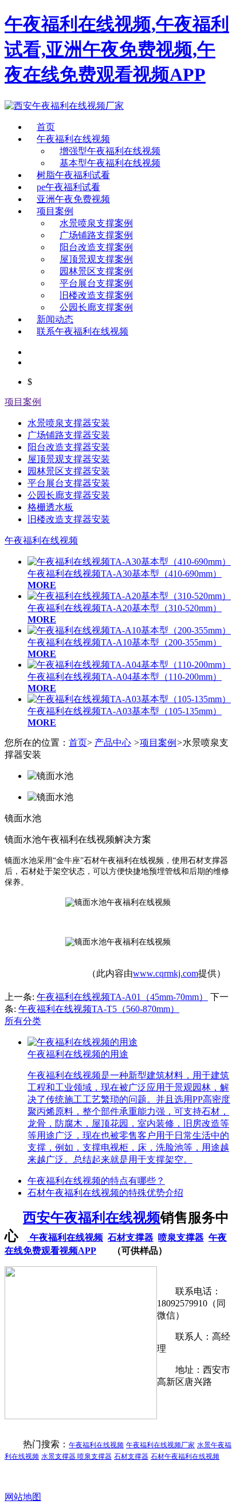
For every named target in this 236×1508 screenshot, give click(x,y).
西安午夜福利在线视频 (91, 1217)
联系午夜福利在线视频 (82, 331)
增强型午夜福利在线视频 (110, 151)
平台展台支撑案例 (96, 283)
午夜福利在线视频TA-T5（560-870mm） (98, 1009)
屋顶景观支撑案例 (96, 259)
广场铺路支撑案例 (96, 235)
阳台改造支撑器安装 (68, 447)
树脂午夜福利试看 (73, 175)
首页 (46, 127)
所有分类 (23, 1021)
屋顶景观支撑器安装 (68, 459)
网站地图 (23, 1497)
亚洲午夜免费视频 (73, 199)
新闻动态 (55, 319)
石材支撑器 (131, 1237)
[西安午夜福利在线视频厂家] (64, 106)
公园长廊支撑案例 (96, 307)
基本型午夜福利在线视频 (110, 163)
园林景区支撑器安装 (68, 471)
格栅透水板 (50, 507)
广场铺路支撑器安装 (68, 435)
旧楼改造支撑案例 (96, 295)
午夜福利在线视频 (73, 139)
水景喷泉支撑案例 (96, 223)
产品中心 (113, 742)
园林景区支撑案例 (96, 271)
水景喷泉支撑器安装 (68, 423)
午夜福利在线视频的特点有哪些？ (96, 1181)
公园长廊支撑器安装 (68, 495)
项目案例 (55, 211)
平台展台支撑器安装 (68, 483)
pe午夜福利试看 (68, 187)
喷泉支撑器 (181, 1237)
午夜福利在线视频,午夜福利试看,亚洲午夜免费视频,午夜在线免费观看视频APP (117, 49)
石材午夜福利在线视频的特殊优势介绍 (105, 1193)
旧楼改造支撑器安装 (68, 519)
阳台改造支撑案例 (96, 247)
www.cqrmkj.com (165, 973)
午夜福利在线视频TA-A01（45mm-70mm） (122, 997)
